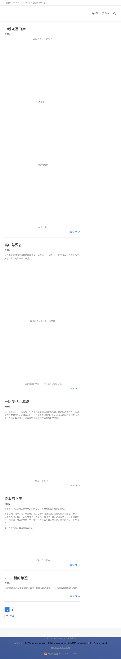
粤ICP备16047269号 (60, 647)
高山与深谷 (13, 244)
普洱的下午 (13, 498)
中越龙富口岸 (15, 28)
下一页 (9, 616)
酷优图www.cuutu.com (35, 643)
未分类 (7, 34)
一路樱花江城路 (16, 401)
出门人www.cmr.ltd (98, 643)
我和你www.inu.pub (57, 643)
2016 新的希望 (16, 577)
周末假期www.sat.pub (78, 643)
